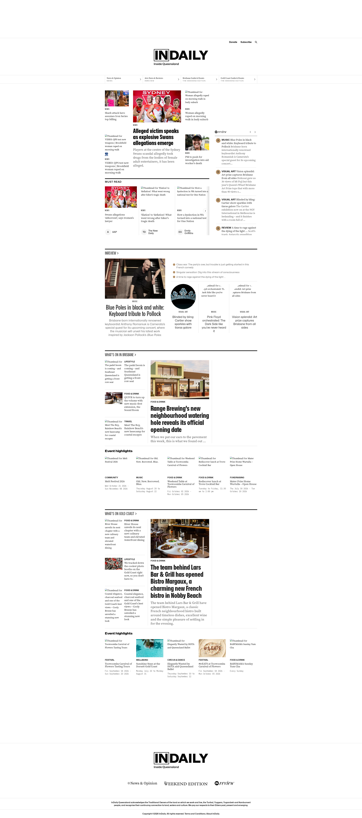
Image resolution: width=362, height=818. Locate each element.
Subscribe (246, 42)
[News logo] (142, 783)
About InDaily (212, 813)
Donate (233, 42)
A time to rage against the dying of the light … (200, 276)
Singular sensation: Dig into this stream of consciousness (208, 272)
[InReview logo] (224, 783)
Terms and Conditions (195, 813)
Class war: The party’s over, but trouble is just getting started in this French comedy (212, 266)
